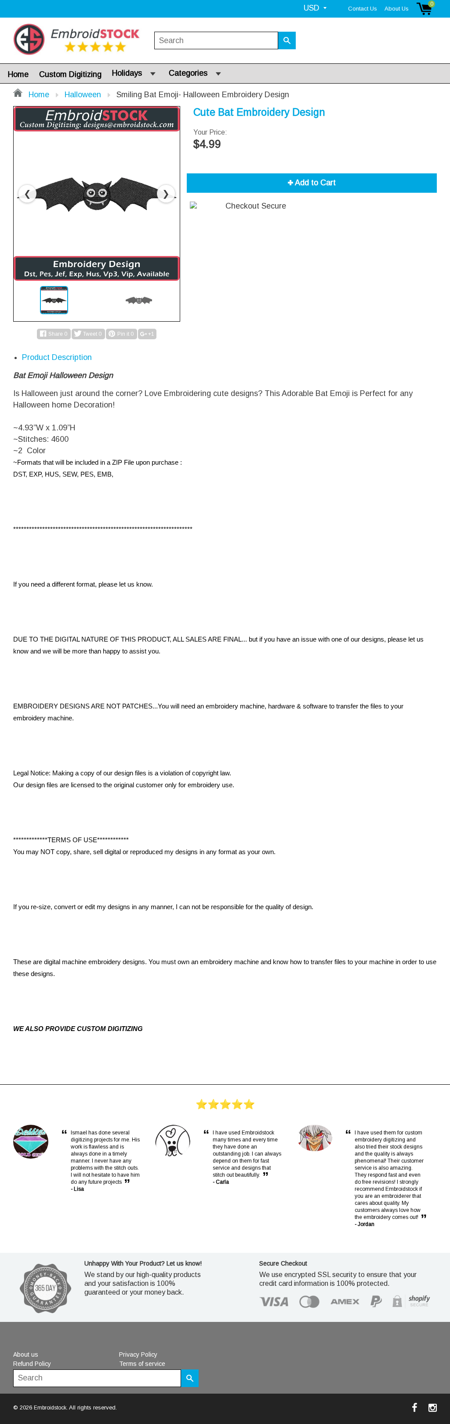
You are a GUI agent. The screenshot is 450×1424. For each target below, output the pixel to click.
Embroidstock (50, 1408)
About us (25, 1354)
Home (18, 74)
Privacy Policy (138, 1354)
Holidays (127, 73)
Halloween (83, 94)
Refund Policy (32, 1363)
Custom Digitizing (70, 74)
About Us (397, 8)
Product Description (57, 357)
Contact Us (362, 8)
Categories (188, 73)
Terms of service (142, 1363)
